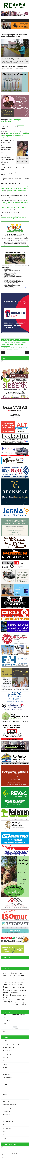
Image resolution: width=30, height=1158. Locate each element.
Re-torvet (9, 990)
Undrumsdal (8, 1004)
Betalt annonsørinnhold (8, 1047)
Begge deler (8, 1023)
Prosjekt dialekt (6, 1114)
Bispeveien (22, 973)
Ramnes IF (14, 987)
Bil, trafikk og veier (7, 1050)
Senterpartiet (19, 997)
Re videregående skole (11, 997)
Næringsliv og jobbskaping (9, 340)
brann (4, 975)
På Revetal (7, 1020)
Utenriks (5, 1134)
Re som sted (6, 1124)
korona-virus (12, 982)
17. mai (4, 973)
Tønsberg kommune (16, 1001)
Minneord (5, 1094)
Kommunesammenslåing (18, 980)
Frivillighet (5, 1064)
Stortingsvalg (11, 999)
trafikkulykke (20, 999)
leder (4, 1087)
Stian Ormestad (19, 30)
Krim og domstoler (7, 1077)
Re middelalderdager (14, 992)
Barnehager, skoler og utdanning (11, 1044)
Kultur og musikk (7, 1081)
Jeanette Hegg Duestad (19, 977)
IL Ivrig (12, 977)
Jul (25, 977)
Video (4, 1138)
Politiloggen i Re (7, 1111)
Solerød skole (5, 999)
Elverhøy (18, 975)
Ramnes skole (21, 987)
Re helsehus (6, 992)
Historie (5, 1067)
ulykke (24, 1002)
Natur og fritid (6, 1101)
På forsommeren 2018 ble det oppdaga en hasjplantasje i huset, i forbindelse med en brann (14, 202)
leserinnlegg (12, 984)
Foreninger (5, 1060)
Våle (24, 1004)
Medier (4, 1091)
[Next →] (27, 352)
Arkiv (4, 1031)
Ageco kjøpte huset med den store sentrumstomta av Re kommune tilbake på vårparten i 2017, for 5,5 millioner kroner (15, 188)
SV (15, 999)
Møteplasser (6, 1097)
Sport (4, 1131)
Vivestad (17, 1004)
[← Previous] (3, 352)
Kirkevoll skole (6, 980)
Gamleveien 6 (20, 125)
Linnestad (19, 984)
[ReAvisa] (15, 7)
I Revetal (7, 1017)
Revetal (16, 349)
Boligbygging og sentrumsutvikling (12, 339)
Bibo (16, 973)
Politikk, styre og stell (8, 1108)
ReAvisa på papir (22, 990)
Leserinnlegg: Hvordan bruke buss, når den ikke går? (14, 347)
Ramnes (7, 987)
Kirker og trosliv (6, 1074)
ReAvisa (15, 990)
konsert (5, 982)
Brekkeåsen (10, 975)
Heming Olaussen (6, 977)
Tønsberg (6, 1002)
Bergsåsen (11, 973)
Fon (22, 975)
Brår (14, 975)
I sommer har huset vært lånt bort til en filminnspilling (14, 207)
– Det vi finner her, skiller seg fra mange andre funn (13, 342)
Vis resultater (15, 1028)
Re (4, 990)
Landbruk (5, 1084)
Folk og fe (5, 1057)
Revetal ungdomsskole (18, 995)
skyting (24, 997)
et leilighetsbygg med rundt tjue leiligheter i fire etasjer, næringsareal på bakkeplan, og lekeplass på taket (15, 135)
